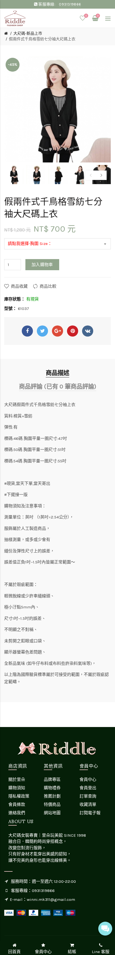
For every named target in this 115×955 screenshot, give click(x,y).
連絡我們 (16, 812)
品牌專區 (52, 779)
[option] (14, 175)
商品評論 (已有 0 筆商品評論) (57, 386)
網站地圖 (52, 812)
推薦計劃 (52, 796)
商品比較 (48, 286)
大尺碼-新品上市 (27, 33)
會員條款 (16, 804)
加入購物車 (42, 264)
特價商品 (52, 804)
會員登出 (88, 787)
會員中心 (88, 779)
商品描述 (57, 372)
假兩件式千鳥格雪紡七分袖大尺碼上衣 (42, 39)
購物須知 (16, 787)
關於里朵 (16, 779)
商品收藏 (19, 286)
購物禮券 (52, 787)
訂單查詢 (88, 796)
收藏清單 (88, 804)
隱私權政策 (18, 796)
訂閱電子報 (90, 812)
